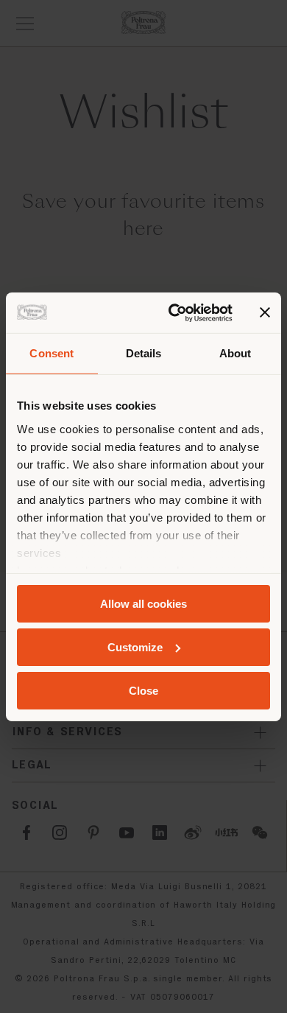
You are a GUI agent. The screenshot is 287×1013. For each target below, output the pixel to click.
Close (143, 690)
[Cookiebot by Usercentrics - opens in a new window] (174, 312)
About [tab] (235, 353)
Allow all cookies (143, 603)
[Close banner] (265, 312)
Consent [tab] (51, 353)
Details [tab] (144, 353)
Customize (135, 647)
